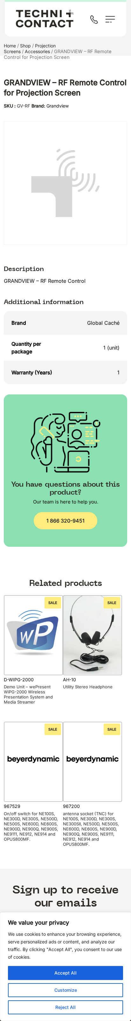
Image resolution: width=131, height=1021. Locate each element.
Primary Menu (110, 19)
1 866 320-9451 (65, 520)
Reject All (65, 1007)
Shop (25, 45)
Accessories (37, 51)
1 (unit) (111, 347)
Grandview (57, 105)
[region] (65, 966)
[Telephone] (95, 20)
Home (10, 45)
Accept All (65, 973)
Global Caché (103, 323)
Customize (65, 990)
